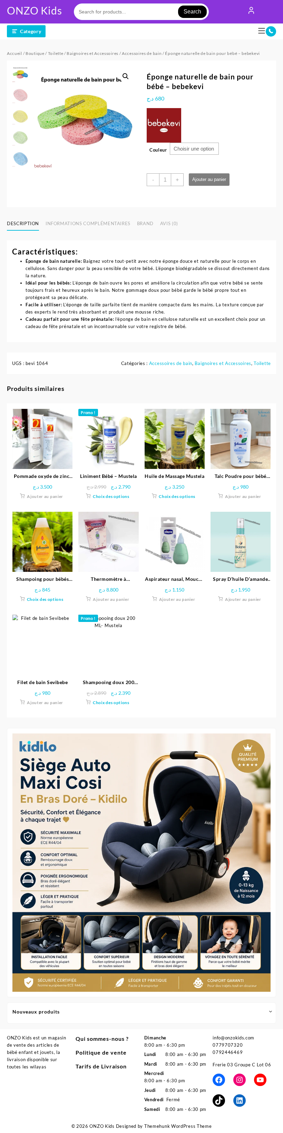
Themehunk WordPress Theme (178, 1126)
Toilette (56, 53)
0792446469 (228, 1052)
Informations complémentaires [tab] (88, 223)
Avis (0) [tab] (169, 223)
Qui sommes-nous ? (102, 1038)
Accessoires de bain (142, 53)
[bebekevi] (164, 125)
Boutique (35, 53)
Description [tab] (23, 223)
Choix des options (111, 496)
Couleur (158, 150)
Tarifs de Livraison (101, 1066)
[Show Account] (251, 11)
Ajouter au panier (209, 179)
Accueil (14, 53)
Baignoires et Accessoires (92, 53)
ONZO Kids (34, 10)
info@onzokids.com (233, 1037)
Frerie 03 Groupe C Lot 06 (242, 1064)
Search (192, 12)
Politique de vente (101, 1052)
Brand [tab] (145, 223)
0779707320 (228, 1045)
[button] (125, 76)
